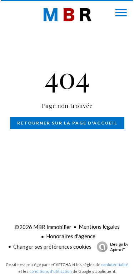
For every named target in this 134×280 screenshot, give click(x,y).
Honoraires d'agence (70, 236)
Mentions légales (99, 226)
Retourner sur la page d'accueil (67, 123)
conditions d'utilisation (50, 271)
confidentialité (114, 264)
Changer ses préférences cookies (52, 246)
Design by (119, 246)
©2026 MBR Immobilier (43, 227)
